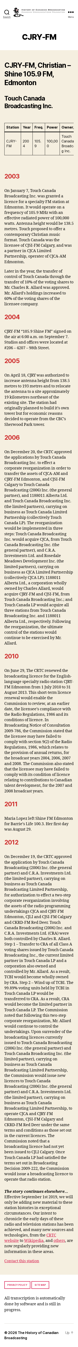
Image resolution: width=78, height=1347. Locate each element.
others (59, 1240)
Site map (40, 1285)
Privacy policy (17, 1285)
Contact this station (21, 1261)
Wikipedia (34, 1240)
